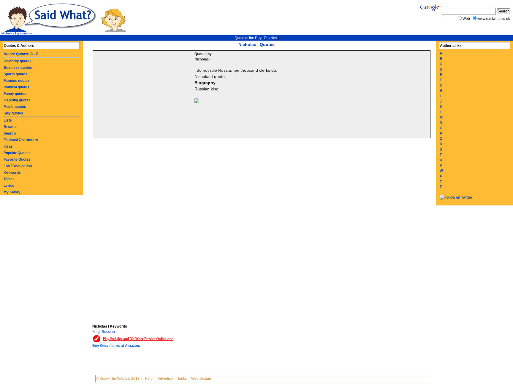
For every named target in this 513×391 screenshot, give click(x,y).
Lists (8, 120)
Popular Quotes (17, 153)
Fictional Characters (21, 140)
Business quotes (18, 68)
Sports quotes (15, 74)
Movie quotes (15, 107)
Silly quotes (13, 113)
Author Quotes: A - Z (21, 54)
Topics (9, 179)
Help (149, 378)
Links (182, 378)
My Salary (12, 192)
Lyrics (9, 185)
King (96, 332)
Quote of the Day (248, 38)
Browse (10, 127)
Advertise (165, 378)
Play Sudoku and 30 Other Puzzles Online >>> (138, 339)
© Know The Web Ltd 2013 (118, 378)
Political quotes (16, 87)
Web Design (201, 378)
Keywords (12, 172)
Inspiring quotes (17, 100)
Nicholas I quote (209, 76)
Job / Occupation (18, 166)
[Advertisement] (144, 95)
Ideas (8, 146)
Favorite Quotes (17, 159)
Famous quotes (17, 81)
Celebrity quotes (17, 61)
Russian (108, 332)
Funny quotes (15, 94)
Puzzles (270, 38)
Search (10, 133)
